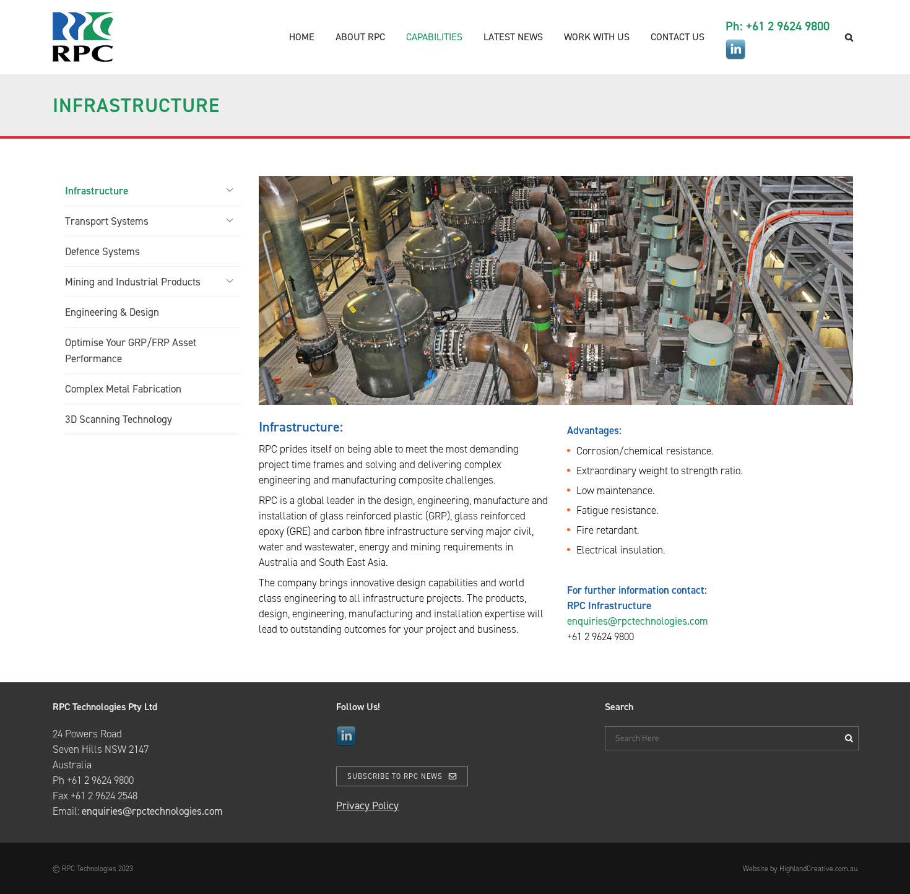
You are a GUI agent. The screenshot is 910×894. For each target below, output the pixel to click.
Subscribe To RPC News (395, 776)
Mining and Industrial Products (133, 282)
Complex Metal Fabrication (123, 389)
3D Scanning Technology (118, 419)
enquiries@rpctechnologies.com (637, 621)
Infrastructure (96, 190)
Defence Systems (102, 251)
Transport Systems (107, 221)
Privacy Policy (367, 805)
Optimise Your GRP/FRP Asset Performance (130, 350)
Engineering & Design (112, 312)
